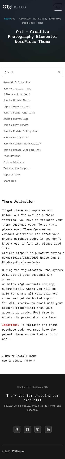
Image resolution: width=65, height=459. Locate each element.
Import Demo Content (16, 106)
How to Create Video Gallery (22, 149)
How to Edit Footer (15, 137)
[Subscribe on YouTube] (48, 429)
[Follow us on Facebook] (27, 429)
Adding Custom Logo (15, 118)
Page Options (11, 156)
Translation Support (16, 168)
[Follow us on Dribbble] (37, 429)
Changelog (9, 180)
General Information (16, 82)
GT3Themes (18, 451)
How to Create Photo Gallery (22, 143)
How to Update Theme (16, 100)
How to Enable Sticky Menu (20, 131)
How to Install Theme (17, 88)
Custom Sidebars (13, 162)
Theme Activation (17, 94)
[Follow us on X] (17, 429)
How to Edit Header (15, 125)
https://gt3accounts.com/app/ (31, 284)
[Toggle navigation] (58, 7)
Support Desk (11, 174)
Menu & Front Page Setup (19, 112)
